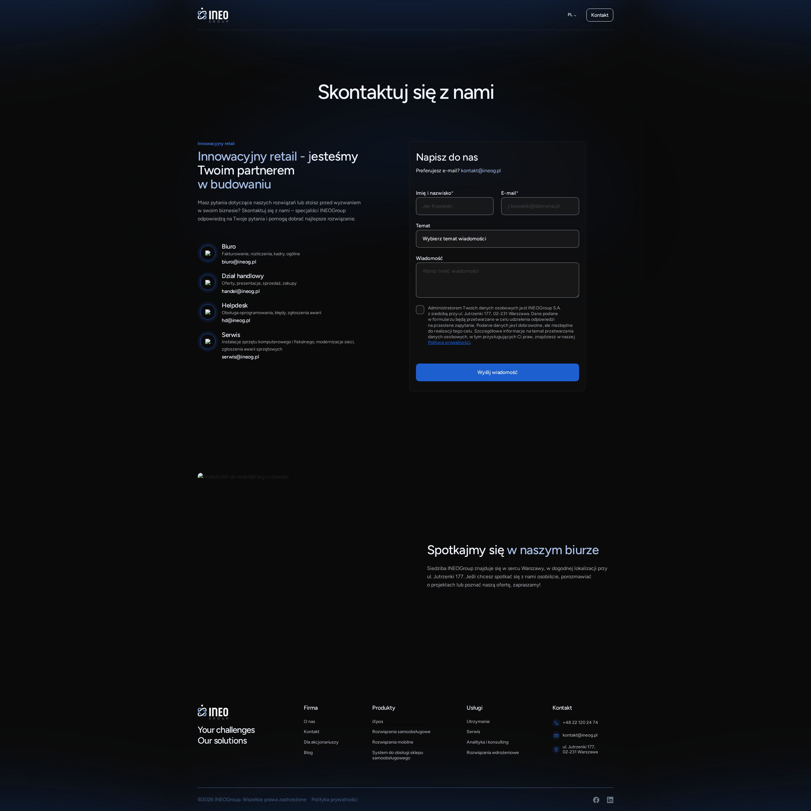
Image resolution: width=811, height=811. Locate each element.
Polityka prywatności (334, 799)
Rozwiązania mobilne (392, 742)
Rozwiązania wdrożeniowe (493, 752)
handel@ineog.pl (241, 291)
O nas (309, 721)
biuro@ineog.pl (239, 262)
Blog (308, 752)
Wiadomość (429, 258)
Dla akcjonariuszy (321, 742)
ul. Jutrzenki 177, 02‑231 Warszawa (580, 749)
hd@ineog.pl (236, 320)
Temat (423, 226)
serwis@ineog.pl (240, 357)
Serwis (473, 731)
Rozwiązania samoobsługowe (401, 731)
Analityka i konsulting (487, 742)
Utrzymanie (478, 721)
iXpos (377, 721)
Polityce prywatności (449, 342)
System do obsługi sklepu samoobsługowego (397, 755)
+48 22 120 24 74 (580, 722)
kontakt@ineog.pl (481, 171)
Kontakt (600, 15)
